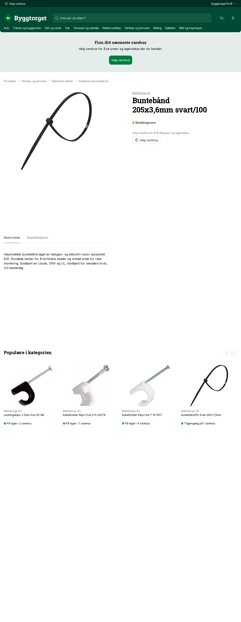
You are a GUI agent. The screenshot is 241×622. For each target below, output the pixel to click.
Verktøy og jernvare (137, 28)
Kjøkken (170, 28)
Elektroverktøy (112, 28)
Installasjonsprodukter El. (93, 81)
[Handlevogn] (221, 18)
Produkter (10, 81)
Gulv (6, 28)
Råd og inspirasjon (190, 28)
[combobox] (132, 18)
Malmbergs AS (141, 93)
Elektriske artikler (62, 81)
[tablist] (56, 237)
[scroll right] (234, 353)
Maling (157, 28)
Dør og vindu (53, 28)
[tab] (12, 237)
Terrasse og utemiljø (86, 28)
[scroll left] (227, 353)
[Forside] (25, 18)
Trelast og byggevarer (27, 28)
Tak (67, 28)
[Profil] (233, 18)
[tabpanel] (56, 259)
